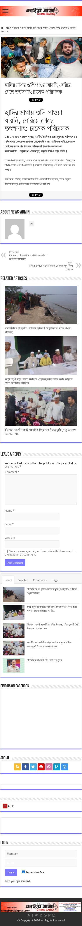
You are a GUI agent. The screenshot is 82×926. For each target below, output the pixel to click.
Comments (40, 580)
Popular (23, 580)
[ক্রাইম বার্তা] (41, 10)
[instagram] (64, 766)
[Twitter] (33, 766)
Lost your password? (18, 881)
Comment (12, 472)
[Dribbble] (48, 766)
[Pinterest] (41, 766)
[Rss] (17, 766)
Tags (55, 580)
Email (9, 524)
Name (9, 510)
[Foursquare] (56, 766)
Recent (8, 580)
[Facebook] (25, 766)
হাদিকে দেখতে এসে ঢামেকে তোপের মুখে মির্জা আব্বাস (51, 266)
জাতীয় (16, 28)
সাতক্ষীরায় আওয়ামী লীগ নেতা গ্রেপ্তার (44, 660)
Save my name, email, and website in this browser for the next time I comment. (40, 553)
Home (7, 28)
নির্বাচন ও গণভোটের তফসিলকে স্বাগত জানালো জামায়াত (28, 256)
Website (10, 537)
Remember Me (34, 872)
